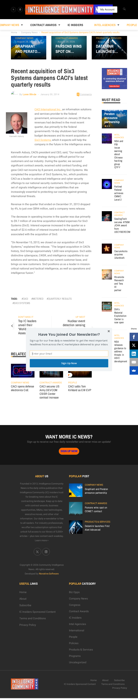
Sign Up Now (69, 363)
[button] (69, 334)
